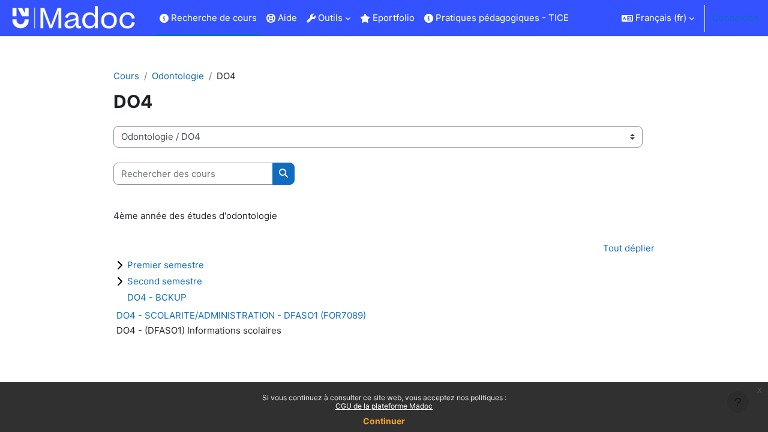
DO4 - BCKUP (157, 297)
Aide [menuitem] (286, 17)
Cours (126, 76)
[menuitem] (578, 18)
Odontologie (178, 76)
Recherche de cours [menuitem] (213, 17)
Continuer (384, 421)
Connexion (735, 17)
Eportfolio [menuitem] (392, 17)
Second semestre (164, 281)
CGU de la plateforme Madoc (384, 405)
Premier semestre (165, 265)
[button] (658, 18)
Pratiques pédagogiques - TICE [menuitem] (501, 17)
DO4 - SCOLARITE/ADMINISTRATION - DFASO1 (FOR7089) (241, 315)
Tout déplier (629, 248)
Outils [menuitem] (329, 17)
